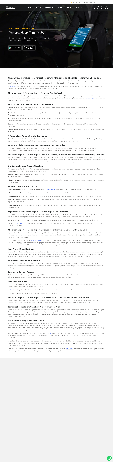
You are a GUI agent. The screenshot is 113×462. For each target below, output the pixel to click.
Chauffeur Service (49, 189)
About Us (38, 7)
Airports (60, 7)
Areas (69, 7)
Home (30, 7)
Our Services (49, 7)
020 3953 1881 (76, 2)
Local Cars (13, 86)
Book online (11, 290)
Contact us (78, 7)
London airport (90, 98)
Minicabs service (36, 240)
